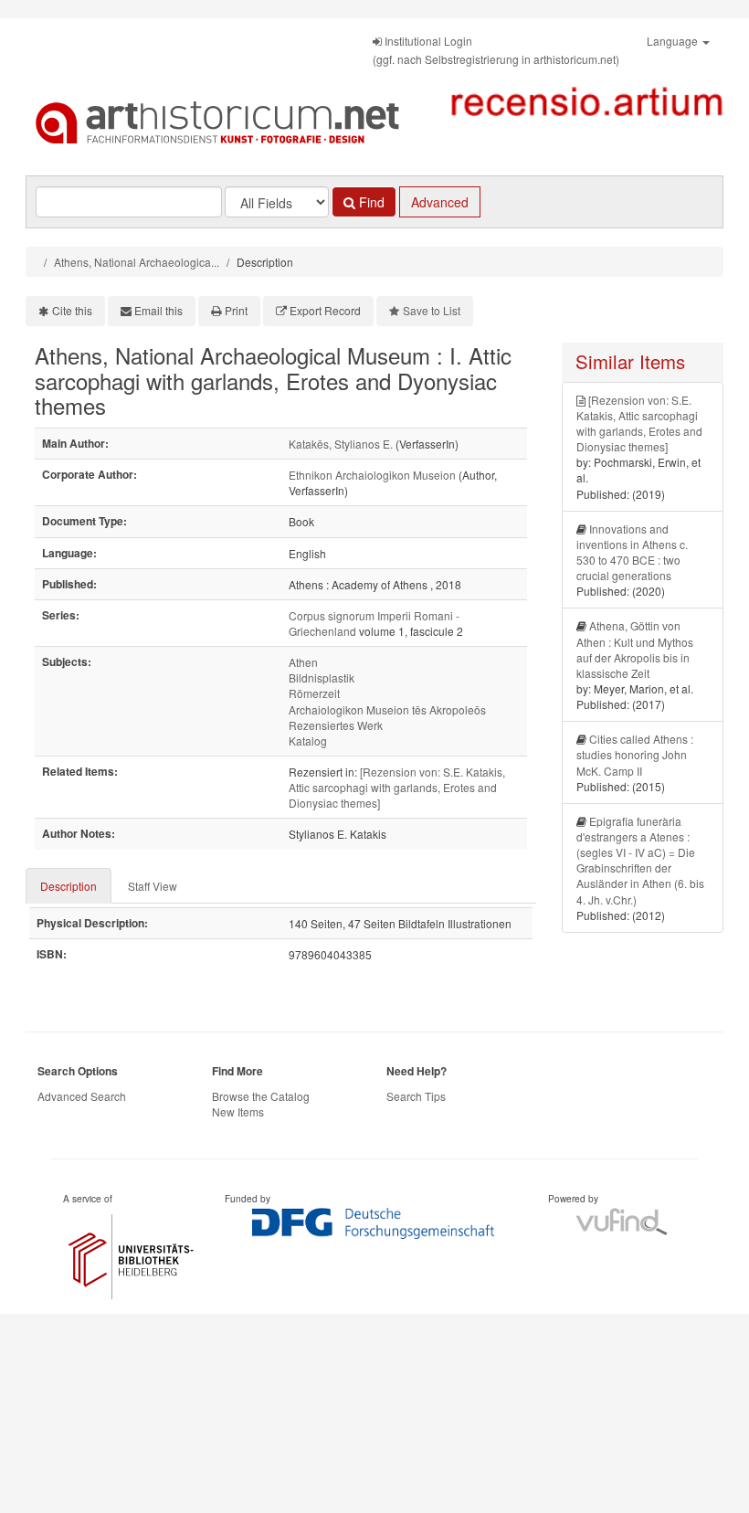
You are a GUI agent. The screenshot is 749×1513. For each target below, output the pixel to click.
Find (370, 202)
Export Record (325, 310)
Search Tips (416, 1096)
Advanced (440, 202)
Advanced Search (81, 1096)
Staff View (152, 886)
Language (674, 40)
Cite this (72, 310)
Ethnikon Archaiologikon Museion (372, 474)
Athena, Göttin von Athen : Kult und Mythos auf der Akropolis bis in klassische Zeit (634, 649)
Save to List (431, 310)
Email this (158, 310)
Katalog (308, 740)
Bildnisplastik (321, 677)
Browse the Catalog (261, 1096)
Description (68, 886)
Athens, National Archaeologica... (136, 262)
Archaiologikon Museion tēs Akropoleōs (387, 709)
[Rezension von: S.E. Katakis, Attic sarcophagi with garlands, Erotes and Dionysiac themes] (397, 787)
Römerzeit (314, 693)
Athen (303, 662)
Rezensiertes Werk (336, 725)
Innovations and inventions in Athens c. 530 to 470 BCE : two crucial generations (632, 552)
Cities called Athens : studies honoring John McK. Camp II (634, 754)
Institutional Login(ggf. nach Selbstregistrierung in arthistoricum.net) (496, 50)
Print (236, 310)
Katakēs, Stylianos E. (341, 443)
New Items (238, 1111)
